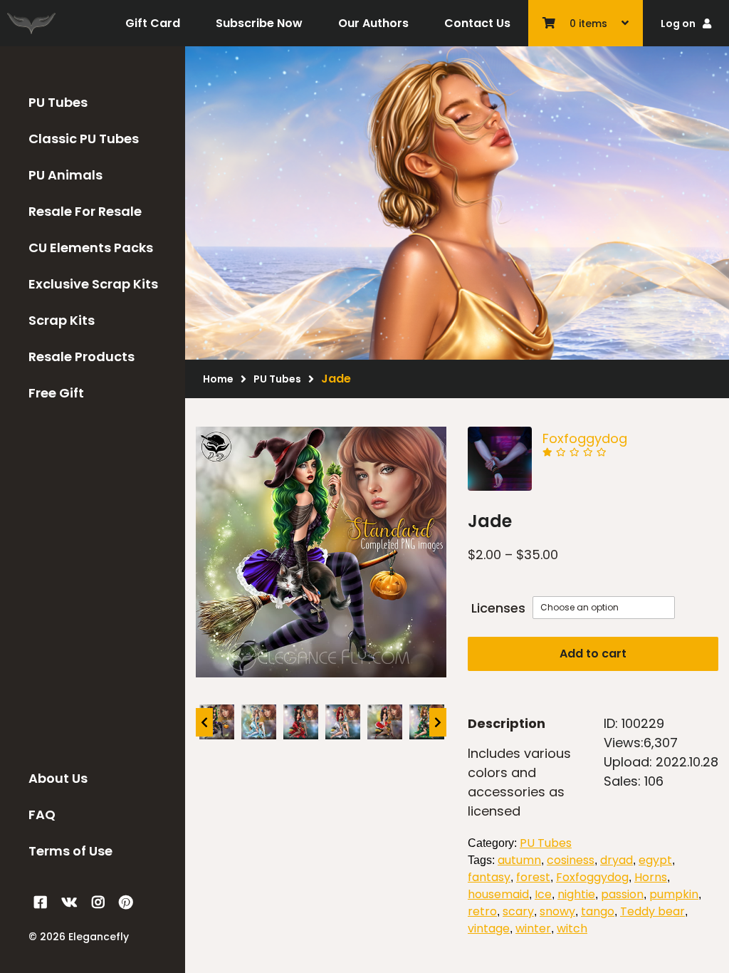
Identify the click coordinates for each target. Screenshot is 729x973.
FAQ (42, 814)
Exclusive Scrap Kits (93, 284)
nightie (576, 894)
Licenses (498, 608)
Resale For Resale (85, 211)
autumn (519, 860)
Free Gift (56, 393)
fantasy (489, 877)
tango (597, 911)
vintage (489, 928)
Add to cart (593, 653)
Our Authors (373, 23)
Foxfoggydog (584, 438)
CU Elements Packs (90, 247)
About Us (58, 778)
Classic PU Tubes (83, 138)
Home (218, 379)
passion (622, 894)
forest (533, 877)
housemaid (498, 894)
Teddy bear (652, 911)
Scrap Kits (61, 320)
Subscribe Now (259, 23)
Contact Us (477, 23)
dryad (616, 860)
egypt (655, 860)
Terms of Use (70, 851)
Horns (650, 877)
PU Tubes (58, 102)
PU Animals (65, 175)
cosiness (570, 860)
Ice (543, 894)
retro (482, 911)
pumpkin (673, 894)
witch (572, 928)
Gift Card (152, 23)
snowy (557, 911)
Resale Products (81, 356)
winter (533, 928)
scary (518, 911)
